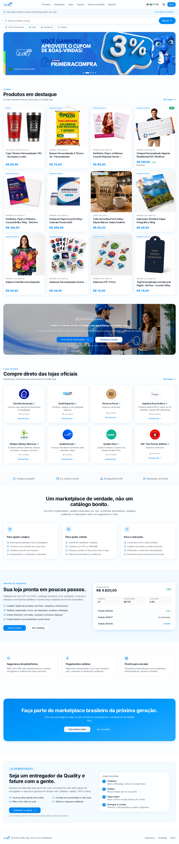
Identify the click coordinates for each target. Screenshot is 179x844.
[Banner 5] (95, 72)
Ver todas (168, 379)
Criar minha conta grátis (73, 339)
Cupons (80, 4)
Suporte (112, 4)
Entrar (171, 4)
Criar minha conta (77, 729)
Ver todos (168, 99)
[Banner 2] (85, 72)
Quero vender (14, 628)
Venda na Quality (96, 4)
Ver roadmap (38, 628)
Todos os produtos (16, 27)
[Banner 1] (83, 72)
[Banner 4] (93, 72)
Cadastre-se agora (23, 810)
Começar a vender (109, 339)
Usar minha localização (164, 12)
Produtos (46, 4)
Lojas (70, 4)
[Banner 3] (89, 72)
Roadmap (162, 838)
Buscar (165, 20)
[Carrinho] (163, 4)
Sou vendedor (103, 729)
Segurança (150, 838)
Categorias (59, 4)
